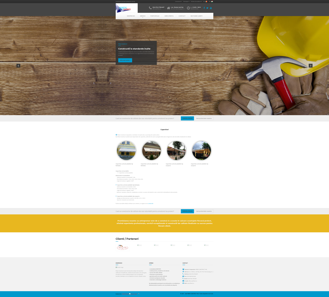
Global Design (125, 294)
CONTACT (182, 16)
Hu (210, 1)
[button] (18, 66)
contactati (150, 203)
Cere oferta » (21, 64)
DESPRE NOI (131, 16)
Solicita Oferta (187, 118)
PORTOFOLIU (154, 16)
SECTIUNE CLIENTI (196, 16)
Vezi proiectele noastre (204, 118)
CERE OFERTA (168, 16)
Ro (204, 1)
